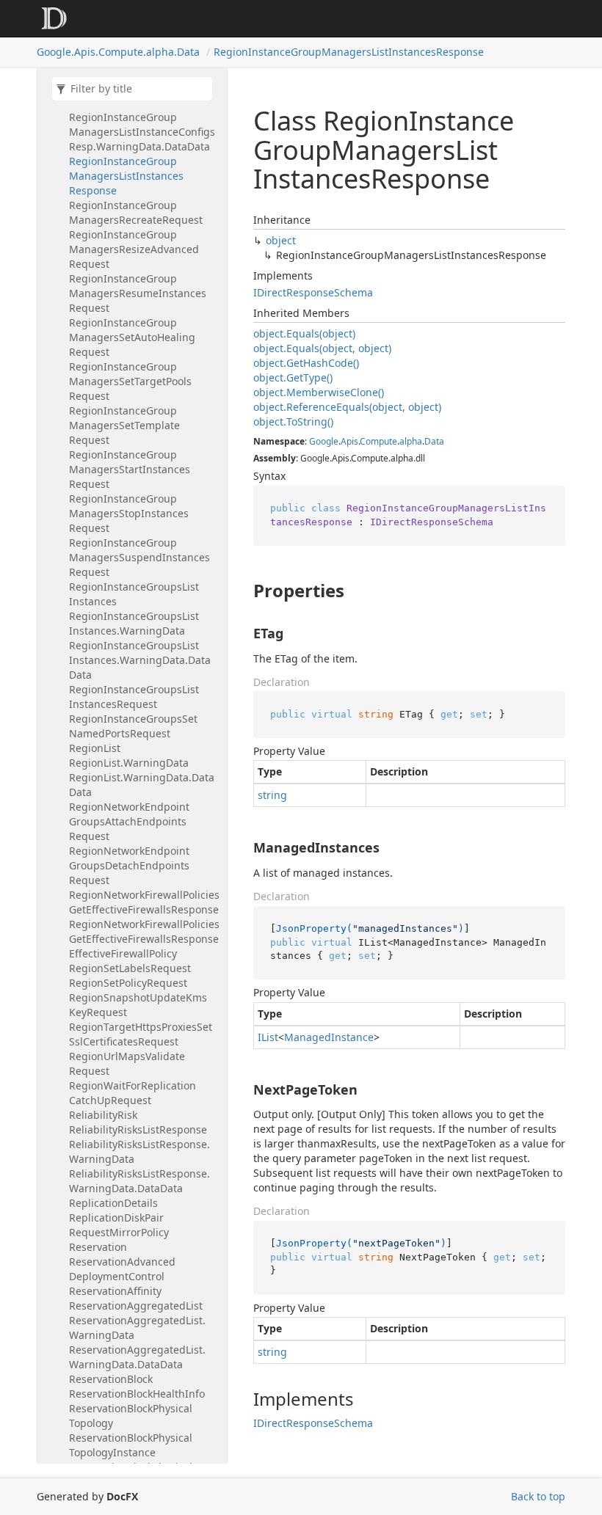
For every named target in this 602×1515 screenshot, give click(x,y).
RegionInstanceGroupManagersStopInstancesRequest (129, 513)
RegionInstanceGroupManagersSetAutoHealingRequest (132, 337)
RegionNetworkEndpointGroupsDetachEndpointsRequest (129, 865)
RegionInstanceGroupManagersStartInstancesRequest (129, 469)
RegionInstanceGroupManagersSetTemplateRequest (124, 425)
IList (268, 1037)
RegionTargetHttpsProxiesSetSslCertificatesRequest (140, 1034)
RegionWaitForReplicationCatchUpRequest (132, 1092)
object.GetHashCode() (306, 363)
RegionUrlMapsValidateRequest (127, 1063)
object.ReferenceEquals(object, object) (347, 407)
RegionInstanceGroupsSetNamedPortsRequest (133, 726)
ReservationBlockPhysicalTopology (130, 1415)
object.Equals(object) (304, 333)
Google (323, 441)
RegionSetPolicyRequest (128, 983)
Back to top (538, 1496)
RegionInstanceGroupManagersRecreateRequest (136, 212)
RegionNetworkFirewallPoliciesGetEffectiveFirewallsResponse (144, 902)
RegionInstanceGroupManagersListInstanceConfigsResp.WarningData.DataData (142, 131)
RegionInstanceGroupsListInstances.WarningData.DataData (140, 660)
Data (434, 441)
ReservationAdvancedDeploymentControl (122, 1269)
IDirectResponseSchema (313, 292)
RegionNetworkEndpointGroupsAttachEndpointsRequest (129, 821)
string (272, 795)
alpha (410, 441)
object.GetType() (293, 377)
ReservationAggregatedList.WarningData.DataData (137, 1357)
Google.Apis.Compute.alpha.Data (118, 52)
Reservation (98, 1247)
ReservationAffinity (115, 1291)
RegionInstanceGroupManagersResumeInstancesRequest (137, 293)
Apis (349, 441)
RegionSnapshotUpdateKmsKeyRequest (138, 1004)
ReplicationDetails (113, 1203)
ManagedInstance (329, 1037)
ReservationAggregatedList (136, 1306)
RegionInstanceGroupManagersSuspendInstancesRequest (139, 557)
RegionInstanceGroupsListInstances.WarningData (134, 623)
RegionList (94, 748)
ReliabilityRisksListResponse (138, 1129)
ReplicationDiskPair (116, 1217)
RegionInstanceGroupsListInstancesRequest (134, 696)
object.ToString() (293, 421)
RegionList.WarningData (129, 763)
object (281, 240)
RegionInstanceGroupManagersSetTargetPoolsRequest (130, 381)
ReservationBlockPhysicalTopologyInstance (130, 1445)
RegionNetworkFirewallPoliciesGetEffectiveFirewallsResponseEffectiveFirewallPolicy (144, 938)
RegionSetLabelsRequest (130, 968)
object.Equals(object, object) (322, 348)
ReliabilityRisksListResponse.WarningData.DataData (139, 1181)
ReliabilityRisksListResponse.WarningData (139, 1151)
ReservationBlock (111, 1379)
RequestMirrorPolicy (119, 1232)
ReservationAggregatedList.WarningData (137, 1327)
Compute (378, 441)
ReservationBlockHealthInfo (137, 1394)
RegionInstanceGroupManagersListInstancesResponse (349, 52)
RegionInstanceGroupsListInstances (134, 594)
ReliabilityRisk (103, 1115)
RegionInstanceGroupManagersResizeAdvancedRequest (134, 249)
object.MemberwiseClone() (318, 392)
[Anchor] (241, 590)
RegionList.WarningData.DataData (141, 784)
